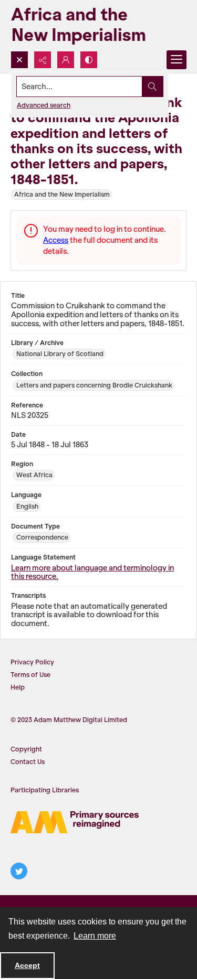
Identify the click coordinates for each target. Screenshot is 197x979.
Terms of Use (30, 675)
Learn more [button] (95, 935)
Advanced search (43, 105)
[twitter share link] (19, 871)
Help (18, 687)
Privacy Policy (32, 662)
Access (55, 240)
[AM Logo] (75, 822)
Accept (27, 965)
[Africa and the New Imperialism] (95, 25)
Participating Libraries (45, 790)
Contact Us (28, 762)
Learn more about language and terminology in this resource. (92, 572)
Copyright (26, 749)
